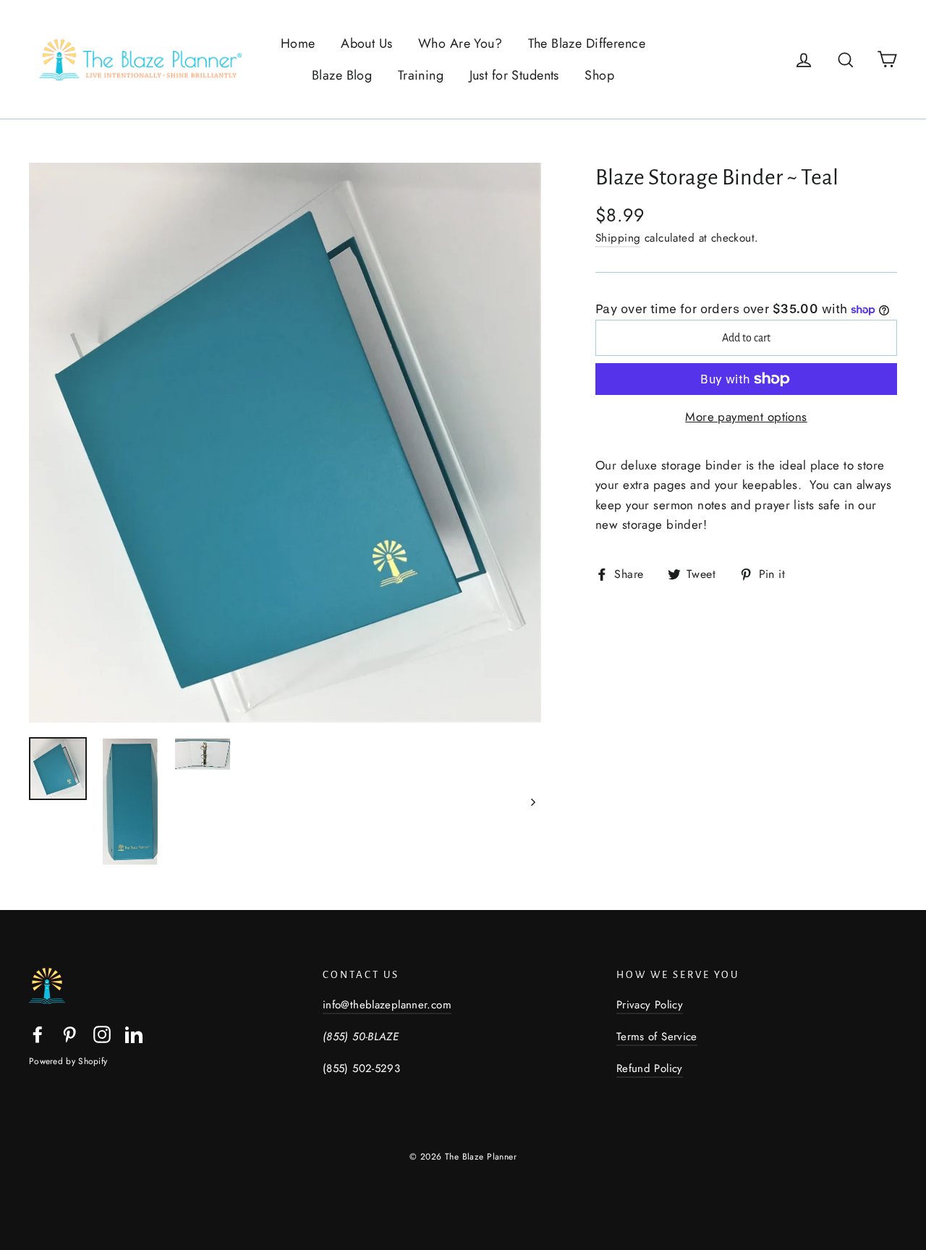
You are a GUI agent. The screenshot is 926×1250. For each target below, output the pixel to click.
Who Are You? (460, 43)
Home (298, 43)
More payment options (746, 416)
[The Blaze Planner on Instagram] (102, 1032)
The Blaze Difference (587, 43)
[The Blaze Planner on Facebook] (37, 1032)
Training (420, 75)
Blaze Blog (342, 75)
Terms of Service (656, 1037)
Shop (599, 75)
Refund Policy (649, 1068)
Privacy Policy (649, 1005)
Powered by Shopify (68, 1061)
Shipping (617, 238)
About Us (366, 43)
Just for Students (514, 75)
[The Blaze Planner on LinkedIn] (134, 1032)
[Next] (532, 802)
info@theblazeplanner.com (387, 1005)
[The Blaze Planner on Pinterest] (69, 1032)
